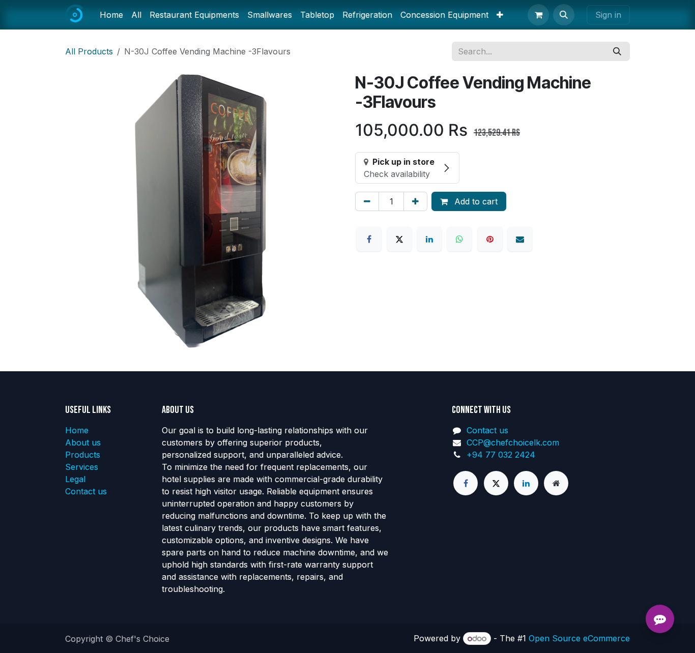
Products (82, 455)
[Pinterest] (490, 239)
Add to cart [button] (475, 201)
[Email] (520, 239)
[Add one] (415, 201)
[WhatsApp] (459, 239)
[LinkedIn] (429, 239)
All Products (89, 51)
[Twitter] (496, 483)
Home (77, 430)
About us (83, 442)
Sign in (608, 15)
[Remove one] (367, 201)
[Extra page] (556, 483)
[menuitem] (111, 15)
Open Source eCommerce (579, 638)
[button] (563, 14)
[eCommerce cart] (538, 14)
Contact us (86, 491)
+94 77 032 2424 (501, 455)
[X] (399, 239)
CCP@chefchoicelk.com (513, 442)
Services (81, 467)
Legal (75, 479)
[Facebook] (369, 239)
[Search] (617, 51)
